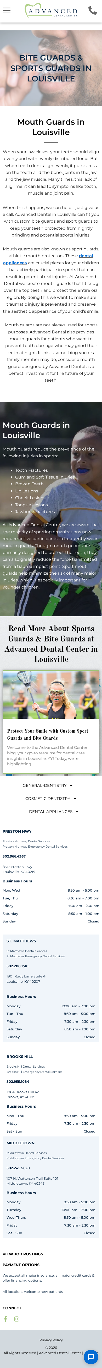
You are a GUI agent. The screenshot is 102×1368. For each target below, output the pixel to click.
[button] (7, 10)
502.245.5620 (18, 1168)
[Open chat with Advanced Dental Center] (91, 1357)
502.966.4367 (14, 856)
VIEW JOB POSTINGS (23, 1254)
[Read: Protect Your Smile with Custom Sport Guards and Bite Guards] (51, 695)
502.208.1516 (17, 966)
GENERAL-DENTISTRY (45, 785)
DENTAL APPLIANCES (50, 811)
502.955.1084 (18, 1081)
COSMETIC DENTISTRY (47, 798)
